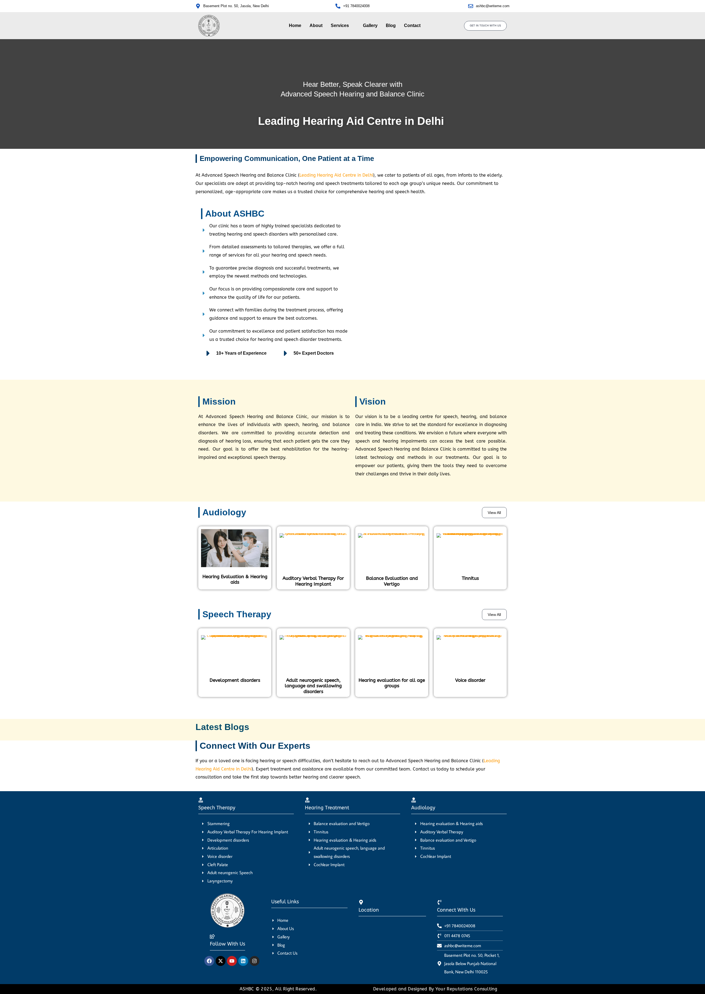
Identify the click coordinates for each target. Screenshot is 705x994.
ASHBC (248, 989)
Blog (391, 25)
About (316, 25)
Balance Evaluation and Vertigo (392, 580)
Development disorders (235, 680)
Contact (412, 25)
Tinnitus (470, 578)
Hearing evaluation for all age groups (392, 682)
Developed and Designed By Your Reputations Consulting (435, 989)
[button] (343, 25)
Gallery (370, 25)
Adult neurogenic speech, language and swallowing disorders (313, 685)
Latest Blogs (222, 727)
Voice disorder (470, 680)
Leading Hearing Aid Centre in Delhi (336, 175)
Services (340, 25)
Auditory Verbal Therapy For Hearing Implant (313, 580)
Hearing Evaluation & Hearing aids (234, 579)
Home (295, 25)
